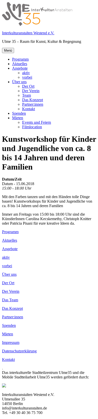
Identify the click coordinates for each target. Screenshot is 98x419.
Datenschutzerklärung (19, 351)
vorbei (27, 77)
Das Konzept (32, 100)
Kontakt (28, 109)
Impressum (10, 342)
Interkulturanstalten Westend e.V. (28, 33)
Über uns (19, 82)
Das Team (10, 300)
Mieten (17, 118)
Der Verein (30, 91)
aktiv (26, 73)
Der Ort (28, 86)
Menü (8, 50)
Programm (20, 59)
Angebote (20, 68)
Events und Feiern (36, 122)
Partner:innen (32, 104)
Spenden (19, 113)
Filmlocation (32, 127)
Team (26, 95)
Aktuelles (19, 64)
